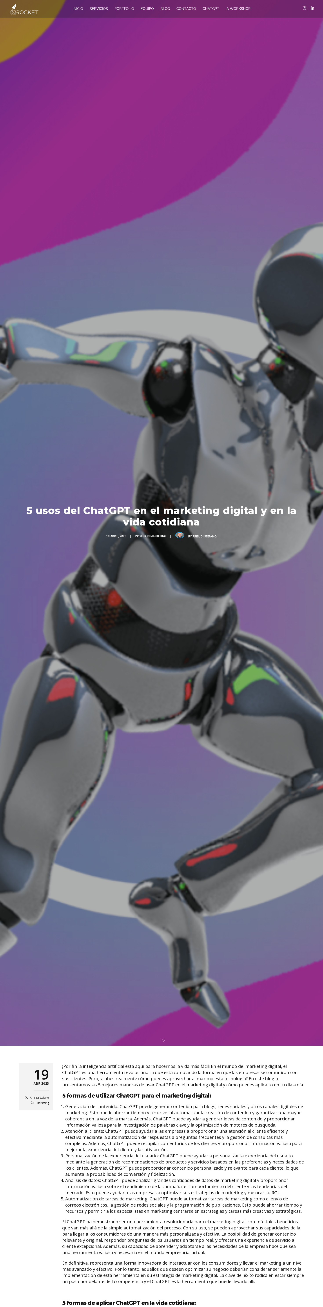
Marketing (158, 536)
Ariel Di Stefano (205, 536)
